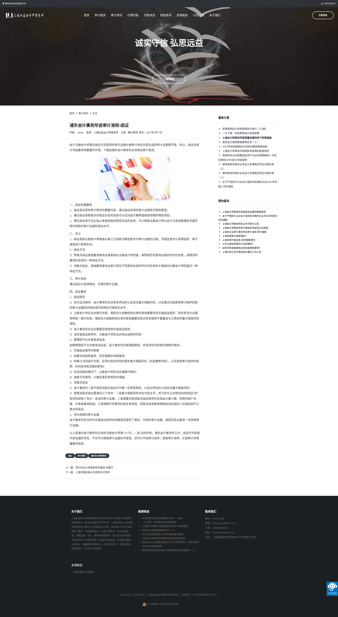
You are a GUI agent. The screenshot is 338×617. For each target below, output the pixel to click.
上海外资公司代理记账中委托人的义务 (241, 252)
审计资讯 (116, 15)
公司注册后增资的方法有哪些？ (238, 244)
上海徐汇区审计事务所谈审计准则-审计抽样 (244, 232)
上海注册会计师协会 (83, 572)
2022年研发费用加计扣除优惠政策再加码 (244, 146)
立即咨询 (169, 79)
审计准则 (81, 456)
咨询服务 (182, 15)
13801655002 (329, 3)
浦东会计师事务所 (99, 456)
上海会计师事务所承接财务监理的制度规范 (245, 151)
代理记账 (133, 15)
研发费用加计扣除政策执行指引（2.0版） (245, 128)
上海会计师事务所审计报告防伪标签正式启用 (245, 228)
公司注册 (198, 15)
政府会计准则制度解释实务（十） (240, 142)
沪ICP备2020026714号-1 (205, 595)
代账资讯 (149, 15)
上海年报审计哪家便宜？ (235, 236)
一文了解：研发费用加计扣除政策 (240, 133)
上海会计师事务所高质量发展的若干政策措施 (165, 526)
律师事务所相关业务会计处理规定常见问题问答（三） (169, 550)
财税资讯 (165, 15)
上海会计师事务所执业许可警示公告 (240, 223)
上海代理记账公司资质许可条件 (93, 472)
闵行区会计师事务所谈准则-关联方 (94, 467)
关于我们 (215, 15)
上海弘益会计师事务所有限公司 (163, 595)
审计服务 (100, 15)
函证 (70, 456)
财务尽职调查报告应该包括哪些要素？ (241, 248)
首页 (86, 15)
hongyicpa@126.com (224, 523)
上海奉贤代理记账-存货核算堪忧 (238, 240)
